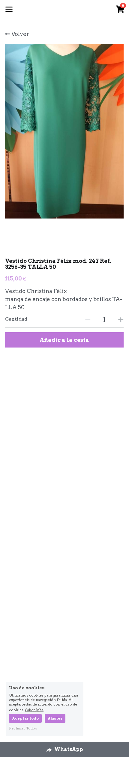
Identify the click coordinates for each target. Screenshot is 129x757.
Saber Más (34, 710)
